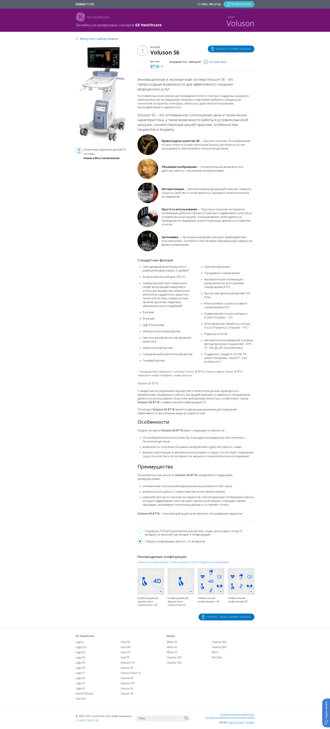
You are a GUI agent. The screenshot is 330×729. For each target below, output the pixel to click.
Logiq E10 (81, 647)
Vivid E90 (80, 698)
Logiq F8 (80, 662)
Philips (171, 636)
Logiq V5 (80, 688)
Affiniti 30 (172, 642)
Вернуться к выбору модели (99, 38)
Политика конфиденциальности (237, 714)
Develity (250, 722)
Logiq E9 (80, 652)
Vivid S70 (125, 652)
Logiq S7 (80, 673)
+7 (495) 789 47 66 (209, 4)
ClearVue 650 (219, 642)
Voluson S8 (127, 693)
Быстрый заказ (218, 61)
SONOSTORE (85, 4)
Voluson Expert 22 (131, 673)
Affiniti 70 (172, 652)
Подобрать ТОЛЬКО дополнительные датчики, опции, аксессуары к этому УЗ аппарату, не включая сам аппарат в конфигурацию (193, 532)
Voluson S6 (127, 688)
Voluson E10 (127, 662)
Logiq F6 (80, 657)
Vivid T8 (125, 657)
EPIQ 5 (215, 652)
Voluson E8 (127, 667)
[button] (326, 713)
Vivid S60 (125, 647)
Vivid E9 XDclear (84, 693)
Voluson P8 (127, 678)
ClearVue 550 (174, 662)
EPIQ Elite (217, 657)
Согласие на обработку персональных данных (229, 717)
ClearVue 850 (219, 647)
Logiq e (80, 642)
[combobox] (157, 66)
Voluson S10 (127, 683)
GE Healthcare (85, 636)
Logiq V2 (80, 683)
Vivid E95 (125, 642)
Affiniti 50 (172, 647)
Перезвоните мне (241, 4)
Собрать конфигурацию (233, 49)
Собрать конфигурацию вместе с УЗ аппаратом (175, 541)
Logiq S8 (80, 678)
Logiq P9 (80, 667)
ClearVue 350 (174, 657)
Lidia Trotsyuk (235, 722)
